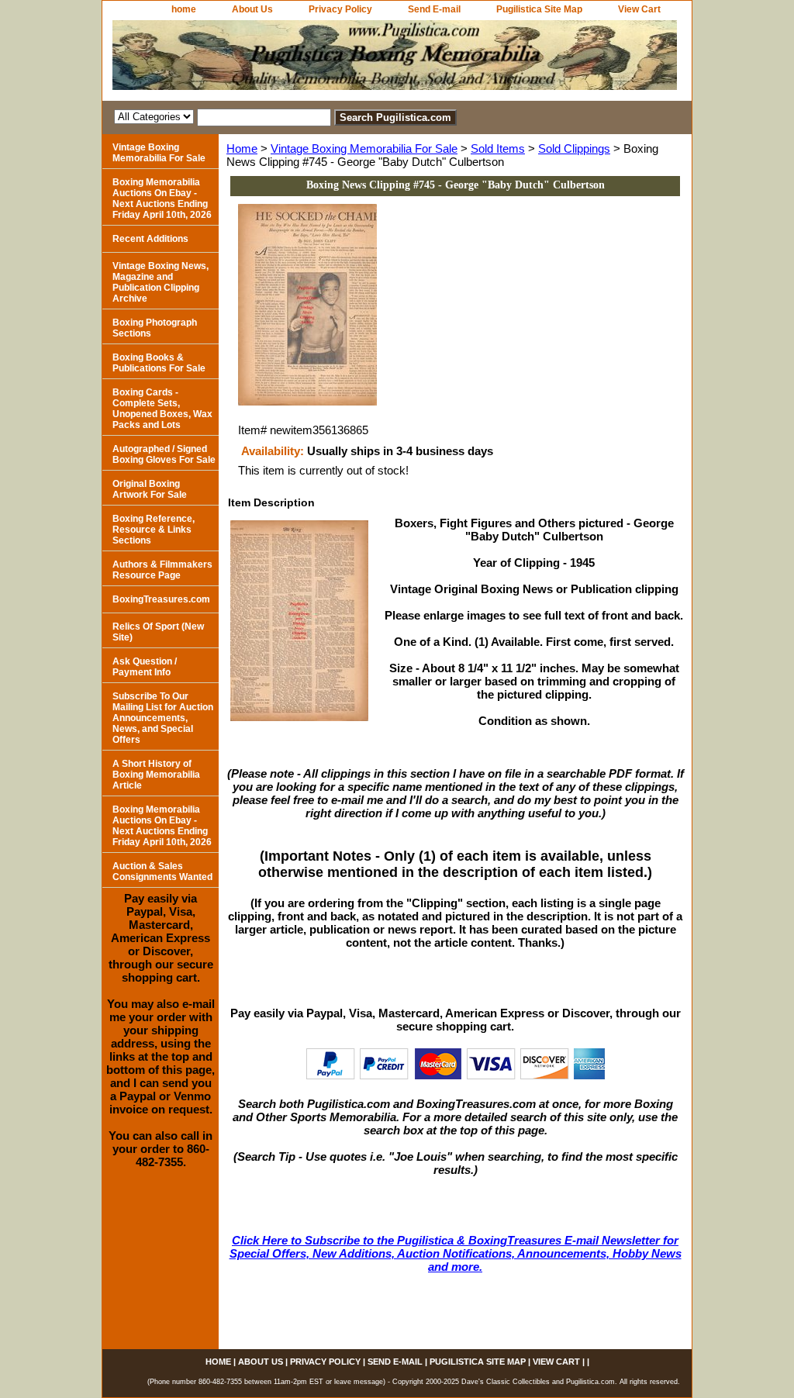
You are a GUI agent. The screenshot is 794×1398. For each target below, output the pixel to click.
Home (241, 148)
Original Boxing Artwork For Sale (149, 489)
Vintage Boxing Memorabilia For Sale (364, 148)
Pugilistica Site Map (539, 9)
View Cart (639, 9)
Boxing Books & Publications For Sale (158, 363)
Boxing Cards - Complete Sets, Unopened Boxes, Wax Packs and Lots (162, 408)
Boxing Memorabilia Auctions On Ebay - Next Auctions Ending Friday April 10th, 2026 (162, 198)
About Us (252, 9)
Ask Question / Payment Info (144, 667)
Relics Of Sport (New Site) (158, 632)
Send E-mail (434, 9)
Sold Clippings (574, 148)
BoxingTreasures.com (161, 599)
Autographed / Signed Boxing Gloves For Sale (164, 454)
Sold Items (498, 148)
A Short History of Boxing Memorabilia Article (156, 774)
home (183, 9)
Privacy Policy (340, 9)
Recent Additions (150, 238)
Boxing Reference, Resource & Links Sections (153, 529)
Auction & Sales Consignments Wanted (162, 871)
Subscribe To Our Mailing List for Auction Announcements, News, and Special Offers (162, 718)
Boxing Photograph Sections (154, 328)
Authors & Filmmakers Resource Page (162, 570)
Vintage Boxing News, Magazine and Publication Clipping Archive (160, 282)
